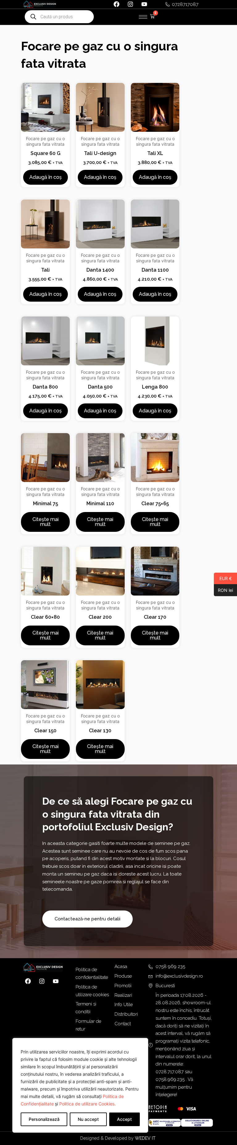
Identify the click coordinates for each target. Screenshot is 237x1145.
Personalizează (44, 1119)
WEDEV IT (146, 1138)
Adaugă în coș (45, 177)
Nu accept (88, 1119)
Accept (124, 1119)
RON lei (223, 590)
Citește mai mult (45, 521)
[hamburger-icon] (143, 16)
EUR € (223, 578)
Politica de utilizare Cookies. (87, 1103)
